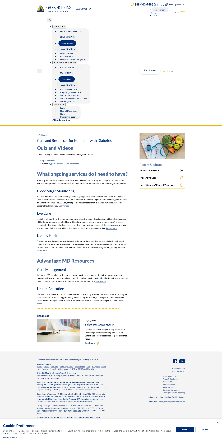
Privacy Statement (11, 437)
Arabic (66, 369)
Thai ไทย (90, 369)
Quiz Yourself (48, 160)
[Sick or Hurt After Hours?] (58, 341)
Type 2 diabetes (72, 163)
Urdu (84, 369)
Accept (185, 429)
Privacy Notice (164, 401)
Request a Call (178, 4)
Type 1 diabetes (56, 163)
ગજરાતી (60, 369)
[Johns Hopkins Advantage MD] (64, 8)
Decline (205, 429)
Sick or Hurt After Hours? (99, 324)
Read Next (43, 315)
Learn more (64, 205)
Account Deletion (178, 401)
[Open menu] (39, 71)
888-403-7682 (144, 4)
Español (46, 366)
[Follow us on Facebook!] (175, 361)
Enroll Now (150, 70)
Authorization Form (149, 170)
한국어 (103, 366)
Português (54, 366)
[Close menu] (49, 20)
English (39, 366)
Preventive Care (148, 177)
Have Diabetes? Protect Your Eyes (157, 184)
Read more (90, 343)
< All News (42, 135)
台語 (98, 366)
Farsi (88, 366)
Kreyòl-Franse (80, 366)
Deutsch (63, 366)
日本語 (78, 369)
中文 (93, 366)
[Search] (164, 71)
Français (70, 366)
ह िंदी (73, 369)
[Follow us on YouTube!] (182, 361)
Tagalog (45, 369)
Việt (39, 369)
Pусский (52, 369)
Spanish (182, 397)
